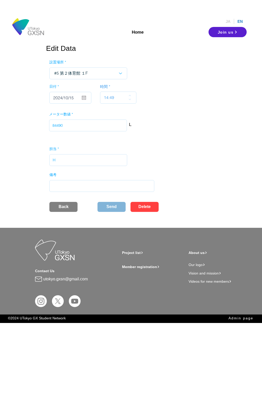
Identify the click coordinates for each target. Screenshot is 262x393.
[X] (58, 301)
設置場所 (56, 62)
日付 (55, 86)
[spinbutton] (114, 97)
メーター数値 (60, 114)
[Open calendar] (84, 98)
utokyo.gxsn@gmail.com (65, 279)
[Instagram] (41, 301)
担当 (53, 149)
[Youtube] (75, 301)
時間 (104, 87)
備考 (53, 174)
